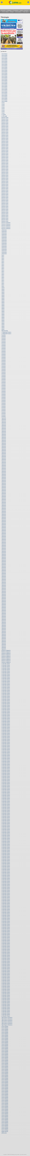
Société (26, 10)
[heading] (15, 2)
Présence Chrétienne (6, 222)
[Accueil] (28, 2)
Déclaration (18, 12)
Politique (9, 10)
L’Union (3, 102)
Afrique (12, 12)
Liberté (3, 287)
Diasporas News (5, 117)
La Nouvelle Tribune (6, 663)
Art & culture (5, 12)
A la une (3, 10)
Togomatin (4, 418)
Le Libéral (4, 114)
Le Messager (4, 116)
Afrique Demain (5, 1131)
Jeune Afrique (4, 53)
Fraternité (4, 335)
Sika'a (3, 255)
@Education (4, 1133)
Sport (21, 10)
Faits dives (25, 12)
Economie (15, 10)
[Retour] (2, 2)
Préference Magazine (6, 650)
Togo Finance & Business (7, 1017)
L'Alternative (4, 230)
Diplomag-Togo (5, 330)
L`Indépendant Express (6, 332)
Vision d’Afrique (5, 1026)
